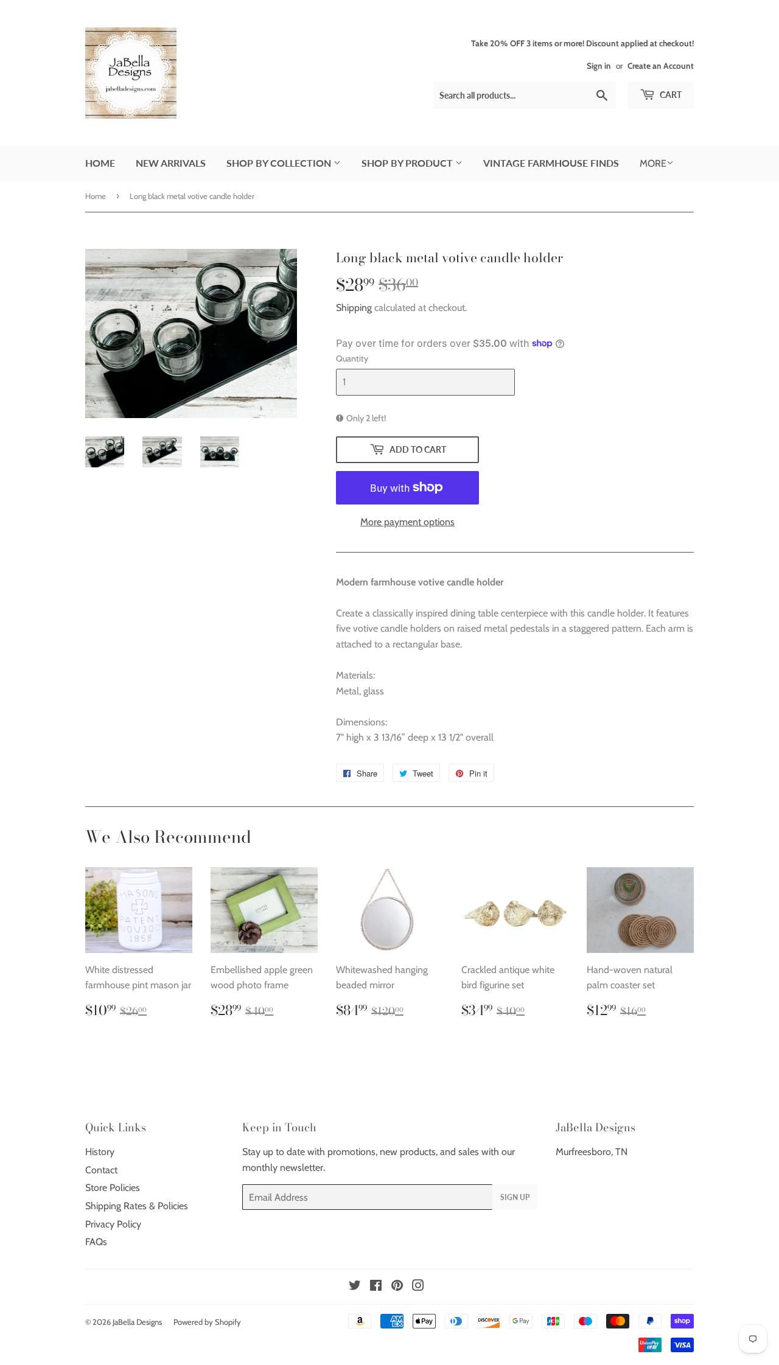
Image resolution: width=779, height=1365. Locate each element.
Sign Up (514, 1197)
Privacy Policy (113, 1224)
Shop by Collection (280, 163)
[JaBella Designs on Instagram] (418, 1287)
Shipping (354, 307)
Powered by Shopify (207, 1322)
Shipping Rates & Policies (136, 1206)
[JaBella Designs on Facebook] (375, 1287)
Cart (670, 94)
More (653, 163)
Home (100, 163)
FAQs (96, 1242)
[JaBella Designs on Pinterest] (397, 1287)
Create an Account (660, 66)
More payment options (407, 522)
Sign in (599, 66)
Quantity (352, 358)
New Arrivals (171, 163)
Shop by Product (408, 163)
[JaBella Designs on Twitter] (355, 1287)
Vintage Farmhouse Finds (551, 163)
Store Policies (112, 1187)
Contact (101, 1170)
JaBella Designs (137, 1322)
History (99, 1151)
